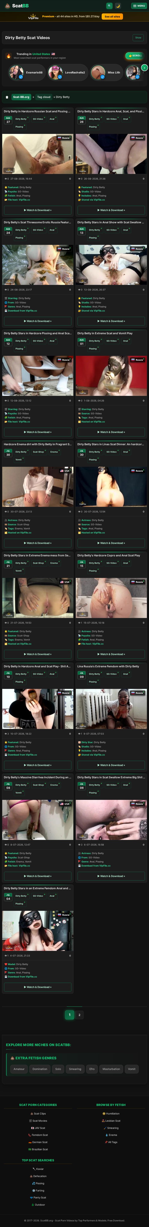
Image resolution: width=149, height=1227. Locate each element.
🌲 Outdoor (38, 1204)
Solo (58, 1069)
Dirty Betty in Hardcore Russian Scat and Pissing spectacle (38, 111)
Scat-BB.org (21, 97)
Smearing (75, 1069)
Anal (52, 119)
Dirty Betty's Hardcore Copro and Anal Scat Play (108, 555)
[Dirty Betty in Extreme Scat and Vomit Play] (111, 376)
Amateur (19, 1069)
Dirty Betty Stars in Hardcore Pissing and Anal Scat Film (38, 333)
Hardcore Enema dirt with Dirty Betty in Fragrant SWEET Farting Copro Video (38, 444)
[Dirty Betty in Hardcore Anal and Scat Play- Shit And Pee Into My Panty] (37, 709)
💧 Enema (111, 1134)
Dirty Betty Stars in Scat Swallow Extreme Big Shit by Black (111, 777)
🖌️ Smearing (111, 1127)
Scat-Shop (38, 452)
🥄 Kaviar (38, 1168)
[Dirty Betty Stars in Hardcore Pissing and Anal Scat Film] (37, 376)
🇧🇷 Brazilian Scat (38, 1149)
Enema (54, 452)
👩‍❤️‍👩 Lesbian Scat (111, 1120)
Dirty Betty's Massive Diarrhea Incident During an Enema (38, 777)
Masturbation (111, 1069)
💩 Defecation (38, 1176)
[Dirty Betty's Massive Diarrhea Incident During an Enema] (37, 820)
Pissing (19, 126)
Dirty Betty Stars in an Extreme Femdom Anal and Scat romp (38, 888)
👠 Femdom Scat (38, 1134)
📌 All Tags (111, 1142)
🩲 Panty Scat (38, 1197)
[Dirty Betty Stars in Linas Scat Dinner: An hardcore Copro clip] (111, 487)
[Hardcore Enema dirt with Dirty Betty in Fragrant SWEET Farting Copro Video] (37, 487)
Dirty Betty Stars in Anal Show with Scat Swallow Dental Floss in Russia (111, 222)
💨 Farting (38, 1190)
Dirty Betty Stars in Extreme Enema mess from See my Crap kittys (38, 555)
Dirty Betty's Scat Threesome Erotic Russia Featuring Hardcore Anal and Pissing (38, 222)
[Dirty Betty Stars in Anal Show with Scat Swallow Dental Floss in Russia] (111, 265)
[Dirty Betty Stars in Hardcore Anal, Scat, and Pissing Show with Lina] (111, 154)
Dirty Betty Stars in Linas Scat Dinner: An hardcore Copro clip (111, 444)
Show (138, 37)
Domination (40, 1069)
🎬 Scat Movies (38, 1120)
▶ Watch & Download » (38, 210)
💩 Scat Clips (38, 1113)
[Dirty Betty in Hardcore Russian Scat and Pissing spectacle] (37, 154)
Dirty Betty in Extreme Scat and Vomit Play (105, 333)
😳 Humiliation (111, 1113)
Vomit (19, 459)
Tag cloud (43, 97)
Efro (91, 1069)
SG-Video (38, 119)
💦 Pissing (38, 1183)
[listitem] (27, 72)
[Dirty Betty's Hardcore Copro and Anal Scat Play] (111, 598)
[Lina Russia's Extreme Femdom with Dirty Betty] (111, 709)
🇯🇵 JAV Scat (38, 1127)
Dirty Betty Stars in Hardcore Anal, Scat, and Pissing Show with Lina (111, 111)
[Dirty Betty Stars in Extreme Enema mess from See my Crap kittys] (37, 598)
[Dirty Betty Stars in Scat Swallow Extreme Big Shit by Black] (111, 820)
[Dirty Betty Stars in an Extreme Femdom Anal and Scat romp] (37, 931)
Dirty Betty (21, 119)
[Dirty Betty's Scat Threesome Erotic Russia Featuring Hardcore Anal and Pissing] (37, 265)
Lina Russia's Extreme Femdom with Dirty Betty (108, 666)
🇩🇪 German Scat (38, 1142)
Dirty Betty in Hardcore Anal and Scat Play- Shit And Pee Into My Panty (38, 666)
